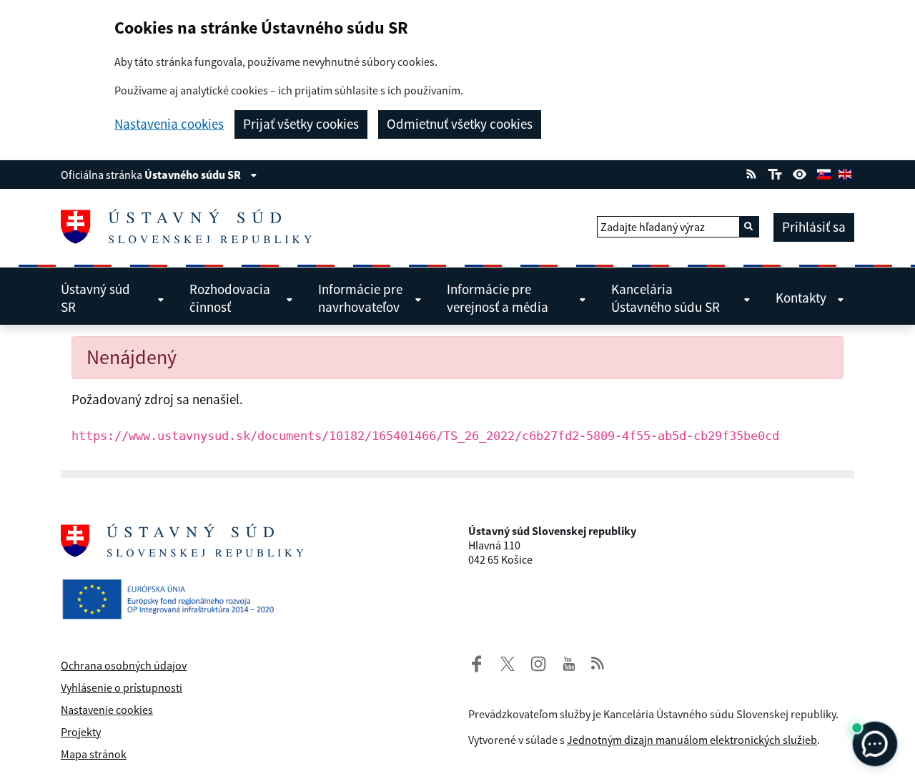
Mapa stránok (94, 754)
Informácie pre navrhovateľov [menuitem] (360, 297)
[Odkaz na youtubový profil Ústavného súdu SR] (569, 662)
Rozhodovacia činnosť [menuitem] (229, 297)
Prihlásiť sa (814, 226)
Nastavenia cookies (169, 124)
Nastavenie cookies (107, 709)
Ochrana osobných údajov (124, 665)
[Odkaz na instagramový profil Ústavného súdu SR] (532, 662)
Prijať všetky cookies (301, 123)
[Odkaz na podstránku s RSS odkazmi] (751, 172)
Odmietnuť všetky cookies (460, 123)
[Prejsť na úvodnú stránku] (192, 227)
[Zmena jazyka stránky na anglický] (845, 172)
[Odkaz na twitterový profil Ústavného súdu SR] (502, 662)
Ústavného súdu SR (193, 174)
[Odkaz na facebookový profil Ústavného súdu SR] (476, 662)
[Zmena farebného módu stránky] (800, 172)
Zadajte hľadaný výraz (652, 227)
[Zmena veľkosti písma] (774, 172)
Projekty (81, 732)
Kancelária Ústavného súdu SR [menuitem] (665, 297)
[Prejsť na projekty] (174, 587)
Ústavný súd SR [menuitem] (95, 297)
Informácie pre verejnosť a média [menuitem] (497, 297)
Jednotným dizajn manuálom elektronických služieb (692, 739)
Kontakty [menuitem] (801, 297)
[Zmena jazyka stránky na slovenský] (823, 172)
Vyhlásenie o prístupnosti (121, 687)
